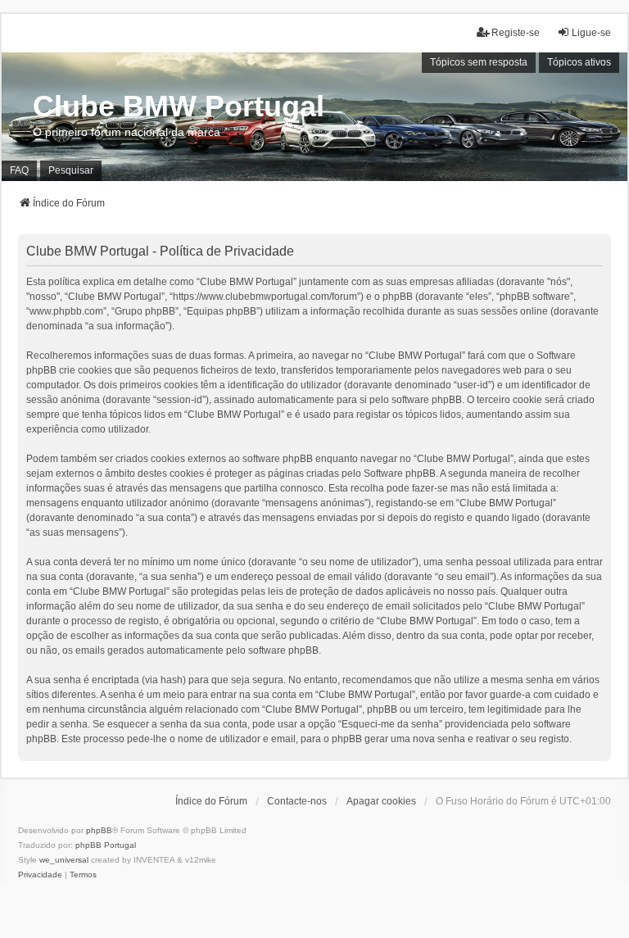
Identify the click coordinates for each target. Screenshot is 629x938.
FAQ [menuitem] (19, 170)
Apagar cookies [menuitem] (381, 801)
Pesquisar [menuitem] (70, 170)
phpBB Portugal (105, 845)
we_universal (63, 859)
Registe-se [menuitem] (515, 33)
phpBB (99, 830)
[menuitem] (40, 875)
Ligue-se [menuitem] (591, 33)
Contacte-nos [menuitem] (297, 801)
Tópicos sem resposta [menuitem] (478, 62)
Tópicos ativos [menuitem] (579, 62)
